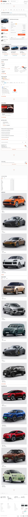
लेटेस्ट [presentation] (4, 278)
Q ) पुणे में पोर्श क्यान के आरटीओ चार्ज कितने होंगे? (5, 132)
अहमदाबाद (2, 182)
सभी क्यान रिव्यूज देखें (3, 96)
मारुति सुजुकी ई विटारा (4, 425)
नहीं (25, 142)
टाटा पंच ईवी (3, 465)
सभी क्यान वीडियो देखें (3, 117)
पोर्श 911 (3, 231)
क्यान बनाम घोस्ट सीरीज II (15, 55)
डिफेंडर (2, 339)
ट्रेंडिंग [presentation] (1, 278)
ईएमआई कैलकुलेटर (23, 32)
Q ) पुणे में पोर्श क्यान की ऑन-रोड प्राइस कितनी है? (5, 130)
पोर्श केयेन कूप (3, 271)
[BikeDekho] (22, 509)
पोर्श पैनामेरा (3, 251)
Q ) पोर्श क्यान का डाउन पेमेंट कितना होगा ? (5, 137)
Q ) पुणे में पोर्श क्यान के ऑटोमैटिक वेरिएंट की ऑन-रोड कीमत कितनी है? (7, 135)
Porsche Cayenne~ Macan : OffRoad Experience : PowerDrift (7, 114)
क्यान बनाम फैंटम (23, 55)
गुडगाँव (1, 186)
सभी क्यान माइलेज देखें (3, 73)
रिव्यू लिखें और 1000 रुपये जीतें (6, 79)
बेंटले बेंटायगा (3, 318)
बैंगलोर (1, 183)
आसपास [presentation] (2, 177)
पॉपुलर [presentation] (4, 177)
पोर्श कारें (2, 274)
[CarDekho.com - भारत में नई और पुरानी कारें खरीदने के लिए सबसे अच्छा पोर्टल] (4, 1)
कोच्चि (1, 185)
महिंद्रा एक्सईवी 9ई (3, 445)
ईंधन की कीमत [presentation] (2, 61)
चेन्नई (1, 184)
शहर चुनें (26, 3)
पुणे (5, 28)
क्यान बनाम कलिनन (6, 55)
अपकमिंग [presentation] (7, 278)
